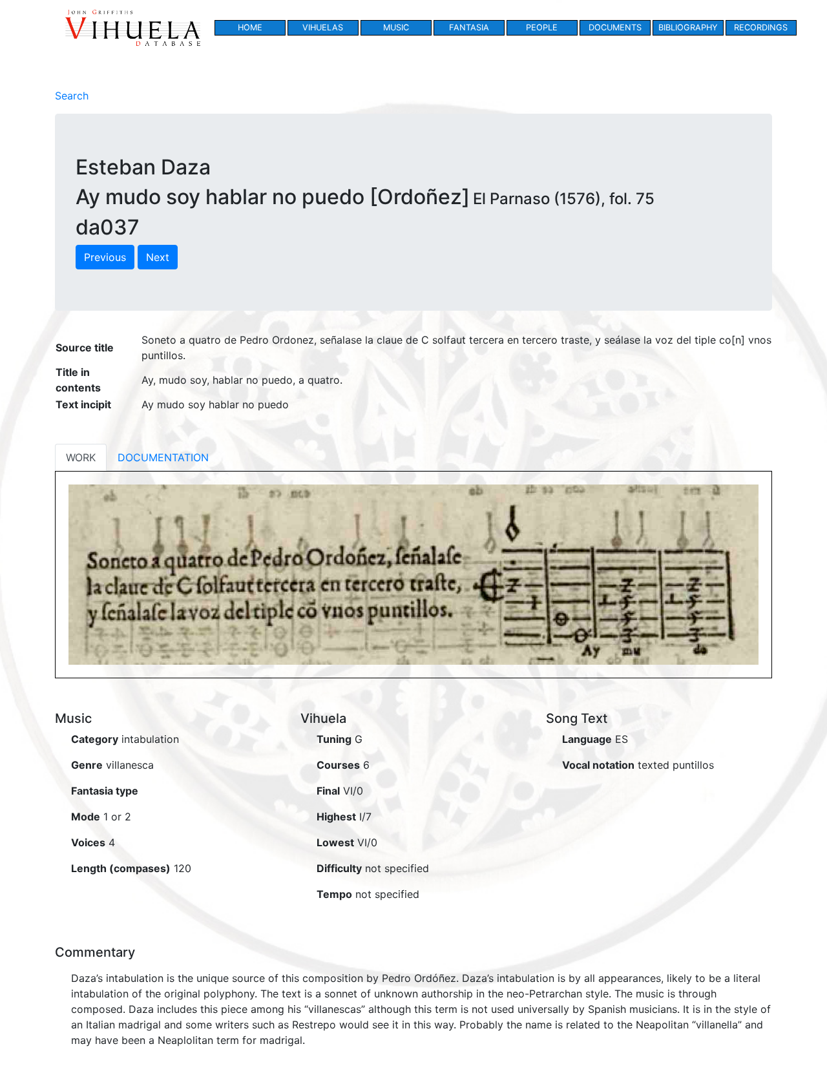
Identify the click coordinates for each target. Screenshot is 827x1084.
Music (396, 27)
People (542, 27)
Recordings (761, 27)
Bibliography (688, 27)
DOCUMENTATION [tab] (163, 457)
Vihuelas (322, 27)
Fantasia (469, 27)
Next (157, 257)
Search (72, 95)
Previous (105, 257)
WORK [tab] (81, 457)
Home (250, 27)
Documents (615, 27)
